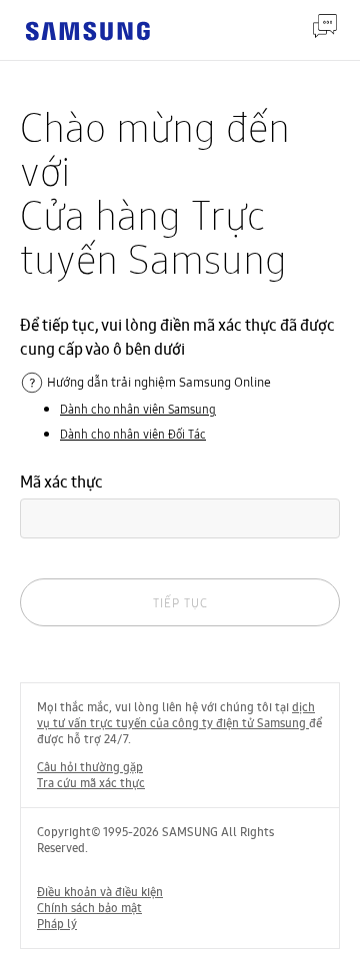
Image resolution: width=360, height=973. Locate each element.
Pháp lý (57, 924)
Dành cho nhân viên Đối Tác (133, 434)
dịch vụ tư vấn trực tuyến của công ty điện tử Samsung (176, 715)
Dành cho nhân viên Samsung (138, 409)
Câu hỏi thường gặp (90, 767)
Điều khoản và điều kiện (100, 892)
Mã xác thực (61, 482)
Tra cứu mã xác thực (91, 783)
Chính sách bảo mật (89, 908)
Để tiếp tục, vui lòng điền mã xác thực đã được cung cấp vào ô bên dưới (177, 337)
